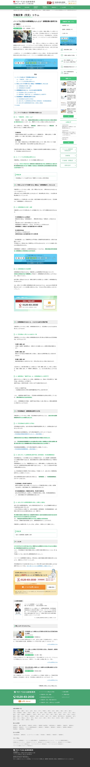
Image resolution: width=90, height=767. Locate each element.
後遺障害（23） (65, 25)
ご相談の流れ (18, 7)
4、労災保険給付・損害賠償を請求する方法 (25, 96)
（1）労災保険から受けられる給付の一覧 (26, 92)
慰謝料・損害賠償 (17, 28)
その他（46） (65, 33)
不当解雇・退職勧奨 (67, 160)
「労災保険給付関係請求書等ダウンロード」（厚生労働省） (28, 434)
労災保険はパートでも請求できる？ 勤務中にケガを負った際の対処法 (32, 178)
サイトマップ (66, 697)
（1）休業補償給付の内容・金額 (23, 85)
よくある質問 (63, 7)
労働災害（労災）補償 (46, 694)
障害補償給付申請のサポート (47, 697)
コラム (72, 7)
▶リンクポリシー (26, 756)
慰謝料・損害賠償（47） (67, 29)
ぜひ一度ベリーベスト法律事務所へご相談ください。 (39, 565)
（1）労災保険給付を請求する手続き (24, 99)
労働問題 (67, 155)
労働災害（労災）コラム (68, 21)
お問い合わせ (26, 701)
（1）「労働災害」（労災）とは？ (24, 79)
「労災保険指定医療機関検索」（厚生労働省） (25, 449)
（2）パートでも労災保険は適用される (25, 81)
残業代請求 (68, 165)
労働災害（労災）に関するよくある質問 (50, 702)
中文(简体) (72, 1)
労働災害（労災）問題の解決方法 (48, 699)
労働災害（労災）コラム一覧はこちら (48, 685)
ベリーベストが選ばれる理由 (47, 691)
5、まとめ (17, 105)
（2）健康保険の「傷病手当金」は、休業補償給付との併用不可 (31, 94)
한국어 (76, 1)
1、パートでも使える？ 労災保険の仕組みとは (26, 77)
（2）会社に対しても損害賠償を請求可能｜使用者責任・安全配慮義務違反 (33, 100)
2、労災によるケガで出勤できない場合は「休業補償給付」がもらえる (31, 83)
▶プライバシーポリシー (17, 756)
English (69, 1)
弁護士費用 (27, 7)
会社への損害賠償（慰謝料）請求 (24, 534)
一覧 (68, 116)
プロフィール (17, 614)
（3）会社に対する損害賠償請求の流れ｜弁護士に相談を (29, 102)
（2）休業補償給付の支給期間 (23, 88)
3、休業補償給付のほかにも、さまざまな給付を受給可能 (28, 90)
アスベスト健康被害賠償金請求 (67, 149)
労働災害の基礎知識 (36, 7)
